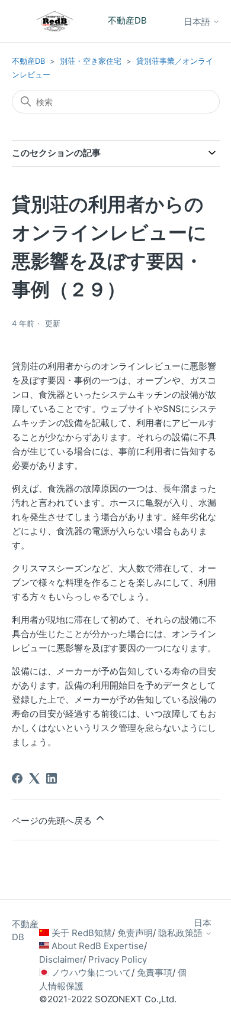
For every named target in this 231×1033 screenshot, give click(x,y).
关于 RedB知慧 (82, 932)
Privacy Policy (117, 959)
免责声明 (135, 932)
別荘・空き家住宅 (90, 61)
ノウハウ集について (91, 972)
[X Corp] (34, 778)
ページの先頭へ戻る (53, 820)
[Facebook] (17, 778)
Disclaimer (61, 959)
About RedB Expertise (98, 945)
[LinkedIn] (51, 778)
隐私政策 (176, 932)
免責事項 (154, 972)
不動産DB (28, 61)
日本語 (198, 22)
